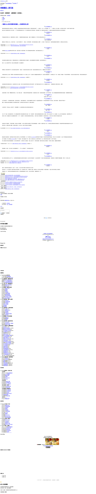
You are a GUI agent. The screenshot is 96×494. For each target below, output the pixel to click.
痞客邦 (6, 200)
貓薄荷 (6, 290)
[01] (10, 277)
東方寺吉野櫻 (8, 342)
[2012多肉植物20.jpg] (48, 120)
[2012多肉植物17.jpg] (48, 109)
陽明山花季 (6, 334)
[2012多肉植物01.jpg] (48, 26)
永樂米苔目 (8, 387)
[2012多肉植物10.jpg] (48, 71)
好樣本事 (6, 302)
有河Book (7, 300)
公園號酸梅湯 (10, 426)
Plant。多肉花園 (9, 204)
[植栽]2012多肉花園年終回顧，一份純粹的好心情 (15, 24)
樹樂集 (6, 289)
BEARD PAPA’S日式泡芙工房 (10, 424)
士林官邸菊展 (6, 354)
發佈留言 (2, 214)
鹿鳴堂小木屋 (7, 423)
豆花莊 (8, 392)
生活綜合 (8, 203)
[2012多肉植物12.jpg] (48, 82)
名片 (3, 19)
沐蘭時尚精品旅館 (8, 282)
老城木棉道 (6, 340)
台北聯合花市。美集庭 (9, 323)
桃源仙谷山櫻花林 (7, 329)
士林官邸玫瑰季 (6, 336)
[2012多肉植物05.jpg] (48, 47)
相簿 (3, 17)
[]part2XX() (22, 151)
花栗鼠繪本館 (7, 301)
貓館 (7, 318)
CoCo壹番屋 (7, 374)
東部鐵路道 (9, 276)
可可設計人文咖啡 (8, 296)
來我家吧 (6, 407)
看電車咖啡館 (7, 294)
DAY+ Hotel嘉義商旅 (7, 281)
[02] (12, 277)
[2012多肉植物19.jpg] (48, 117)
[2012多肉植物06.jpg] (48, 55)
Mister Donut (7, 377)
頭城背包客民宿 (8, 284)
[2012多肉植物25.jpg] (48, 153)
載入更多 (2, 208)
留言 (8, 200)
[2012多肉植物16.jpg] (48, 104)
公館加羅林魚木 (6, 349)
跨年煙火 (6, 358)
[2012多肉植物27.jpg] (48, 164)
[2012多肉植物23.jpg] (48, 135)
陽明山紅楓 (6, 347)
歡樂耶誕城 (6, 365)
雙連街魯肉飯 (6, 394)
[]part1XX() (22, 44)
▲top (1, 206)
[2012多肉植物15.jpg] (48, 98)
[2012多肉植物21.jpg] (48, 130)
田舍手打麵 (8, 381)
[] (18, 45)
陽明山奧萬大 (6, 337)
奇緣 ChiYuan (48, 236)
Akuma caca (7, 414)
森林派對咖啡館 (8, 295)
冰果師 (6, 376)
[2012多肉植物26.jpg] (48, 156)
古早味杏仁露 (8, 386)
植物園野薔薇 (6, 348)
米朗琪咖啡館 (7, 406)
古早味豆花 (9, 430)
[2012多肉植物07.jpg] (48, 58)
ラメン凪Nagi (8, 383)
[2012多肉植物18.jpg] (48, 112)
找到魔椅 (6, 311)
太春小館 (8, 395)
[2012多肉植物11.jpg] (48, 79)
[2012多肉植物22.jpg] (48, 133)
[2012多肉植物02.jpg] (48, 32)
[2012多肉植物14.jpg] (48, 94)
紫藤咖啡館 (6, 346)
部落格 (3, 18)
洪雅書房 (5, 306)
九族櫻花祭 (6, 331)
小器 (6, 308)
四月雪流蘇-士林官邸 (7, 341)
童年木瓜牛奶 (9, 393)
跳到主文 (2, 10)
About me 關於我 (48, 237)
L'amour (6, 412)
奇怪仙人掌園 (7, 324)
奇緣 (1, 194)
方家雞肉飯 (9, 389)
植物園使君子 (6, 352)
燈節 (4, 360)
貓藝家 (6, 319)
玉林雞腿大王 (8, 382)
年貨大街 (6, 359)
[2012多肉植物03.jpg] (48, 35)
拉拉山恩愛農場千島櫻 (8, 335)
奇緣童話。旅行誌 (6, 8)
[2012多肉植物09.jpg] (48, 67)
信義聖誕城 (6, 364)
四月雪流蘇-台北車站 (7, 343)
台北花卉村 (7, 322)
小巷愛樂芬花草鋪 (8, 313)
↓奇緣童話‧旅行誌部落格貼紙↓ (48, 233)
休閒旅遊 (8, 15)
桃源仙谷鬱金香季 (7, 328)
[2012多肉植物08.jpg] (48, 64)
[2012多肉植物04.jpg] (48, 39)
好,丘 (6, 420)
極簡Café (6, 317)
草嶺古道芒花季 (7, 353)
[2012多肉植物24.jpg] (48, 145)
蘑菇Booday (7, 288)
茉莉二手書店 (6, 304)
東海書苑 (5, 305)
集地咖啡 (8, 293)
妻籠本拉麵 (7, 375)
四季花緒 (6, 314)
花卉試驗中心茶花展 (7, 330)
